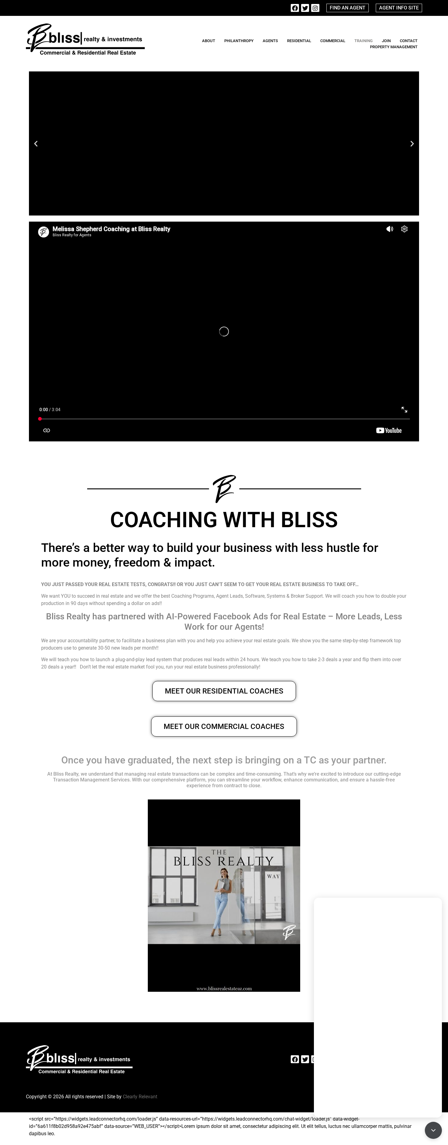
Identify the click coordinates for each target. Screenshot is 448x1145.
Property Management (394, 47)
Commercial (332, 40)
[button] (36, 143)
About (208, 40)
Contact (409, 40)
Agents (270, 40)
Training (363, 40)
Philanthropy (239, 40)
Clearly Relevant (140, 1097)
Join (386, 40)
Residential (299, 40)
